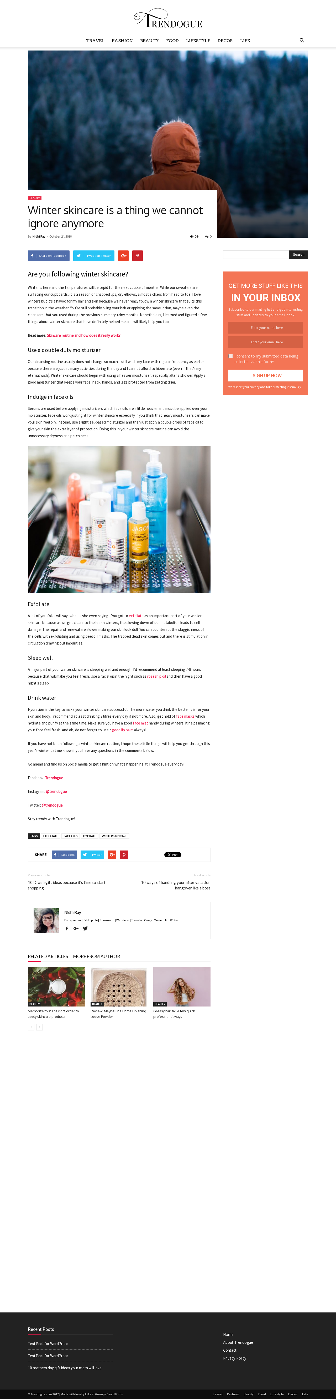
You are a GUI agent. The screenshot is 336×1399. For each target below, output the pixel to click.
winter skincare (114, 836)
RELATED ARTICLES (48, 956)
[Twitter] (87, 929)
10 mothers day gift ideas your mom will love (65, 1368)
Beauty (149, 40)
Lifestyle (198, 40)
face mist (140, 723)
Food (172, 40)
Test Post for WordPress (48, 1344)
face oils (70, 836)
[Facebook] (68, 929)
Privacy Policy (234, 1358)
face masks (185, 716)
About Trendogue (238, 1342)
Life (245, 40)
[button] (302, 40)
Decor (225, 40)
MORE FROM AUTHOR (96, 956)
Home (228, 1334)
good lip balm (122, 729)
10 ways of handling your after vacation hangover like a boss (176, 885)
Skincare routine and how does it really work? (83, 335)
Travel (95, 40)
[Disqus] (119, 1109)
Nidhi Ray (39, 236)
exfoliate (136, 615)
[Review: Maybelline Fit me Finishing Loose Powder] (119, 987)
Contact (230, 1350)
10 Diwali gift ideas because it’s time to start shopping (67, 885)
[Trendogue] (168, 18)
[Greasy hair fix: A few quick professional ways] (182, 987)
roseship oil (156, 676)
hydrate (89, 836)
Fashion (122, 40)
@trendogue (56, 791)
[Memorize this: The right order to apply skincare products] (56, 987)
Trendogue (54, 777)
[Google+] (78, 929)
